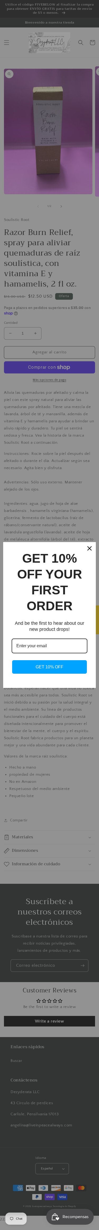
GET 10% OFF (49, 667)
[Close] (89, 548)
